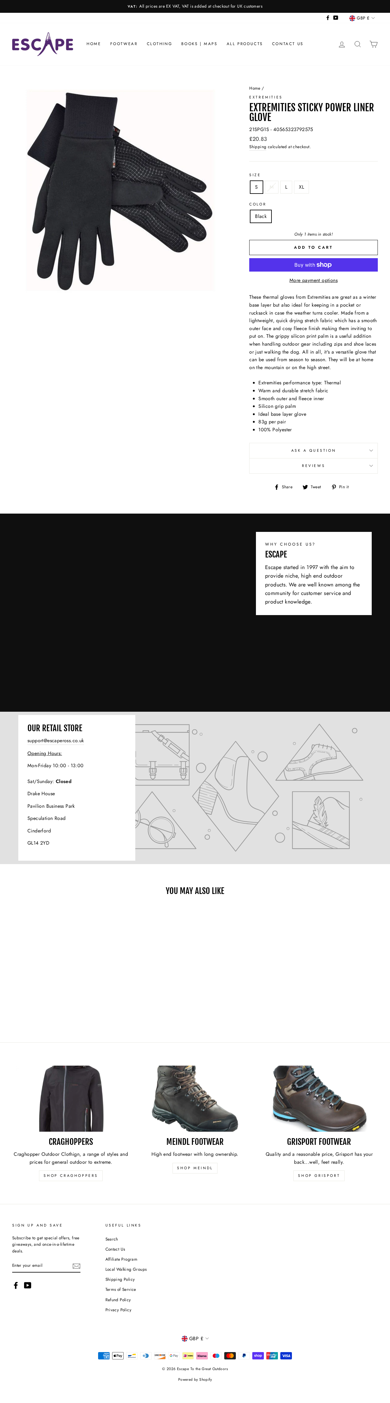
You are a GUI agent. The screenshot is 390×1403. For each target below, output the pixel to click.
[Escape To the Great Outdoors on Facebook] (16, 1285)
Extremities (266, 97)
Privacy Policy (118, 1310)
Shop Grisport (319, 1175)
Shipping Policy (120, 1279)
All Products (245, 44)
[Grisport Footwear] (319, 1099)
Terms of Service (120, 1289)
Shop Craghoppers (71, 1175)
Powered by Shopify (195, 1379)
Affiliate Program (121, 1259)
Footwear (124, 44)
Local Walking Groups (126, 1269)
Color (257, 204)
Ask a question (313, 450)
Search (111, 1239)
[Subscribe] (76, 1266)
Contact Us (287, 44)
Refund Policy (118, 1300)
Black (261, 216)
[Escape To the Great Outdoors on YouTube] (27, 1285)
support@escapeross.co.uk (55, 740)
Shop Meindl (195, 1168)
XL (301, 187)
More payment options (313, 280)
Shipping (257, 147)
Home (94, 44)
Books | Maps (199, 44)
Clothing (159, 44)
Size (255, 175)
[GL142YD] (195, 788)
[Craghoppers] (70, 1099)
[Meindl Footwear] (195, 1099)
